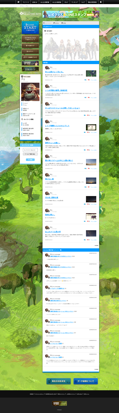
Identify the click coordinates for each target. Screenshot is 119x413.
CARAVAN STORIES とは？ (30, 63)
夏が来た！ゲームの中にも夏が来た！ (59, 160)
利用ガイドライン (61, 394)
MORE (96, 245)
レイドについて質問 (56, 343)
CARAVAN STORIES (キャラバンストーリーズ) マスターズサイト (30, 14)
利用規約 (31, 394)
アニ (51, 67)
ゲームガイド (30, 69)
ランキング (75, 2)
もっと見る (94, 80)
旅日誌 (57, 23)
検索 (31, 159)
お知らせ (34, 2)
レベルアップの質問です (57, 288)
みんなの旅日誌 (57, 2)
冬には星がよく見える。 (54, 71)
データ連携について (30, 57)
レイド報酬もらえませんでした (57, 125)
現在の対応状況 (92, 2)
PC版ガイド (30, 45)
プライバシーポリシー (39, 394)
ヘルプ (83, 2)
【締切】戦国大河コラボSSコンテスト (61, 256)
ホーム (21, 6)
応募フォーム (86, 394)
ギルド (66, 2)
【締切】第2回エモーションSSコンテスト (62, 311)
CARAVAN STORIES (59, 403)
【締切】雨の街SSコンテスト (58, 301)
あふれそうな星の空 (53, 231)
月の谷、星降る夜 (51, 197)
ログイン (30, 51)
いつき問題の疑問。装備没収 (56, 90)
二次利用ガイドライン (70, 394)
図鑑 (64, 23)
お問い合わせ (79, 394)
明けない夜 (49, 179)
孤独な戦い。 (50, 214)
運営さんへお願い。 (52, 142)
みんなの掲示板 (45, 2)
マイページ (26, 2)
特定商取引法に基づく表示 (51, 394)
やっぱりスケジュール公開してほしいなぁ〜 (62, 108)
